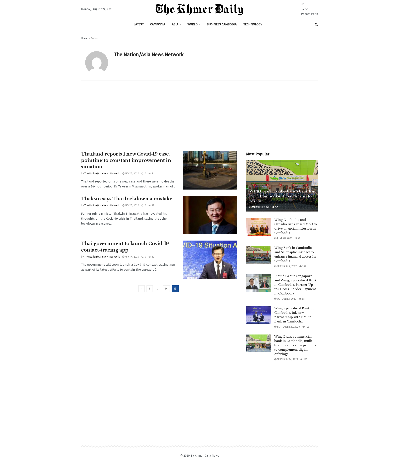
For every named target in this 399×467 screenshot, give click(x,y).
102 (304, 266)
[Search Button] (316, 24)
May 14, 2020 (131, 256)
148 (307, 326)
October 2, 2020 (286, 298)
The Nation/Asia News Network (102, 173)
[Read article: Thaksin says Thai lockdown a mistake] (210, 215)
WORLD (192, 24)
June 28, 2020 (284, 238)
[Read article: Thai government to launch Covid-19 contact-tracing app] (210, 260)
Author (94, 38)
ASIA (175, 24)
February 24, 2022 (287, 359)
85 (303, 298)
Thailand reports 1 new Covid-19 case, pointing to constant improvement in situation (126, 160)
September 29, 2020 (288, 326)
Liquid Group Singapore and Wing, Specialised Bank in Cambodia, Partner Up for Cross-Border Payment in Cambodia (295, 284)
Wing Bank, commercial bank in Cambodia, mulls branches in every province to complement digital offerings (295, 345)
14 (166, 288)
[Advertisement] (199, 112)
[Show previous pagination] (141, 288)
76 (298, 238)
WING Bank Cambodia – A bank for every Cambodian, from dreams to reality (281, 196)
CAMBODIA (157, 24)
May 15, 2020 (131, 173)
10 (152, 256)
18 (152, 205)
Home (84, 38)
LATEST (139, 24)
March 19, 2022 (260, 207)
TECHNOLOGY (252, 24)
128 (305, 359)
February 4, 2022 (286, 266)
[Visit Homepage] (199, 9)
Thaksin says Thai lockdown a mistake (126, 199)
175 (276, 207)
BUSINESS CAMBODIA (222, 24)
